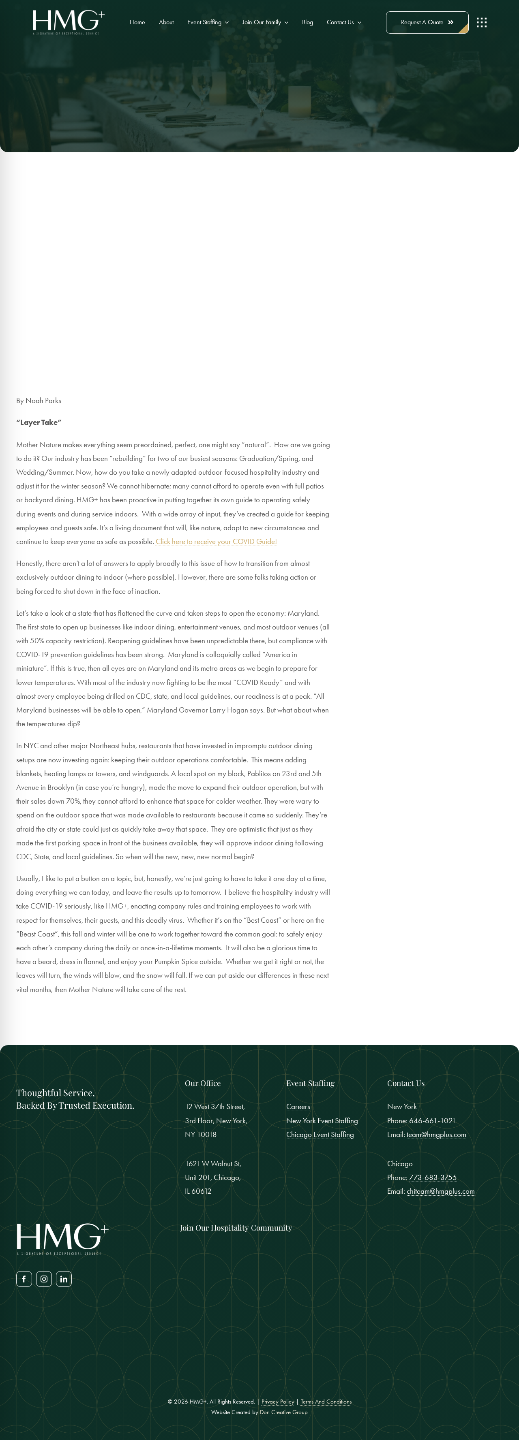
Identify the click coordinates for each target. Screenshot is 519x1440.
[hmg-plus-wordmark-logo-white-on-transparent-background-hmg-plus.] (68, 12)
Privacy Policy (278, 1401)
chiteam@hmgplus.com (441, 1191)
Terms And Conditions (326, 1401)
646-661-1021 (432, 1120)
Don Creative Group (284, 1412)
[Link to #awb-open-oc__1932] (482, 23)
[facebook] (24, 1279)
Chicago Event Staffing (320, 1134)
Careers (298, 1106)
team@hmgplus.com (436, 1134)
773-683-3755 (433, 1177)
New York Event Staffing (322, 1120)
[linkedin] (64, 1279)
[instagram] (44, 1279)
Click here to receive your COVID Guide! (216, 541)
